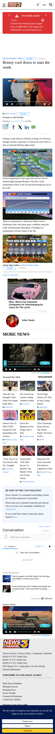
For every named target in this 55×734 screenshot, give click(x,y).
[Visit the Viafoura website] (46, 598)
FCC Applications (22, 666)
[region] (27, 563)
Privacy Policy (24, 653)
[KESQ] (17, 4)
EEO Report (8, 666)
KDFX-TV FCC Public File (15, 663)
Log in (41, 526)
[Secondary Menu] (6, 5)
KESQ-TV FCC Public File (14, 656)
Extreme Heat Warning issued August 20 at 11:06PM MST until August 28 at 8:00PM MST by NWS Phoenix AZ (27, 26)
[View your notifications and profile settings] (49, 546)
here (15, 517)
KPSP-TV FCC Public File (14, 660)
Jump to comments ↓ (11, 275)
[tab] (10, 546)
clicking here (10, 509)
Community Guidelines (42, 653)
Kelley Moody (10, 114)
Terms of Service (10, 653)
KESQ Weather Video (30, 265)
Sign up (47, 526)
